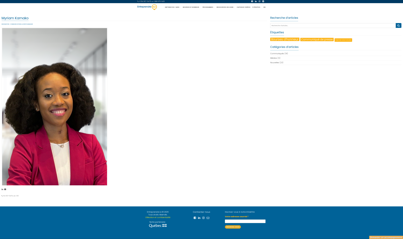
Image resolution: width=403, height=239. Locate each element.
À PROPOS (256, 7)
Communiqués (277, 53)
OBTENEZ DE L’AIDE (172, 7)
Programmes (208, 7)
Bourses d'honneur (284, 39)
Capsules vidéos (243, 7)
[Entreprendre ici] (147, 7)
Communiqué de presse (317, 39)
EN (265, 7)
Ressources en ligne (225, 7)
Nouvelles (274, 62)
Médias (273, 58)
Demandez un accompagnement (386, 237)
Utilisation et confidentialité (157, 217)
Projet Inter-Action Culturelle (343, 40)
